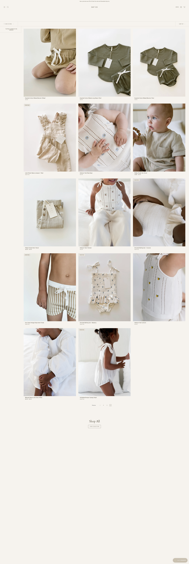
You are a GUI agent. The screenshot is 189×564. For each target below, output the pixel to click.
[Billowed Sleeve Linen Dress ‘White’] (50, 362)
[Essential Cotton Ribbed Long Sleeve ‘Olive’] (104, 63)
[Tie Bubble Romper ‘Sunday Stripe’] (104, 362)
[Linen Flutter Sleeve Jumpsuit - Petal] (50, 137)
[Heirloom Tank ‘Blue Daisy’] (104, 137)
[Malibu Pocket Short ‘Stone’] (50, 212)
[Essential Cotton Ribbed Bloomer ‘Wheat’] (50, 63)
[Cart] (184, 7)
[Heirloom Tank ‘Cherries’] (104, 212)
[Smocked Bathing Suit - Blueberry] (104, 287)
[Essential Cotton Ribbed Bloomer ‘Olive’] (159, 63)
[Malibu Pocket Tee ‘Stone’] (159, 137)
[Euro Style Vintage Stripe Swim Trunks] (50, 287)
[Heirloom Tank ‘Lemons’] (159, 287)
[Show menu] (4, 7)
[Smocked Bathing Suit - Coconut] (159, 212)
